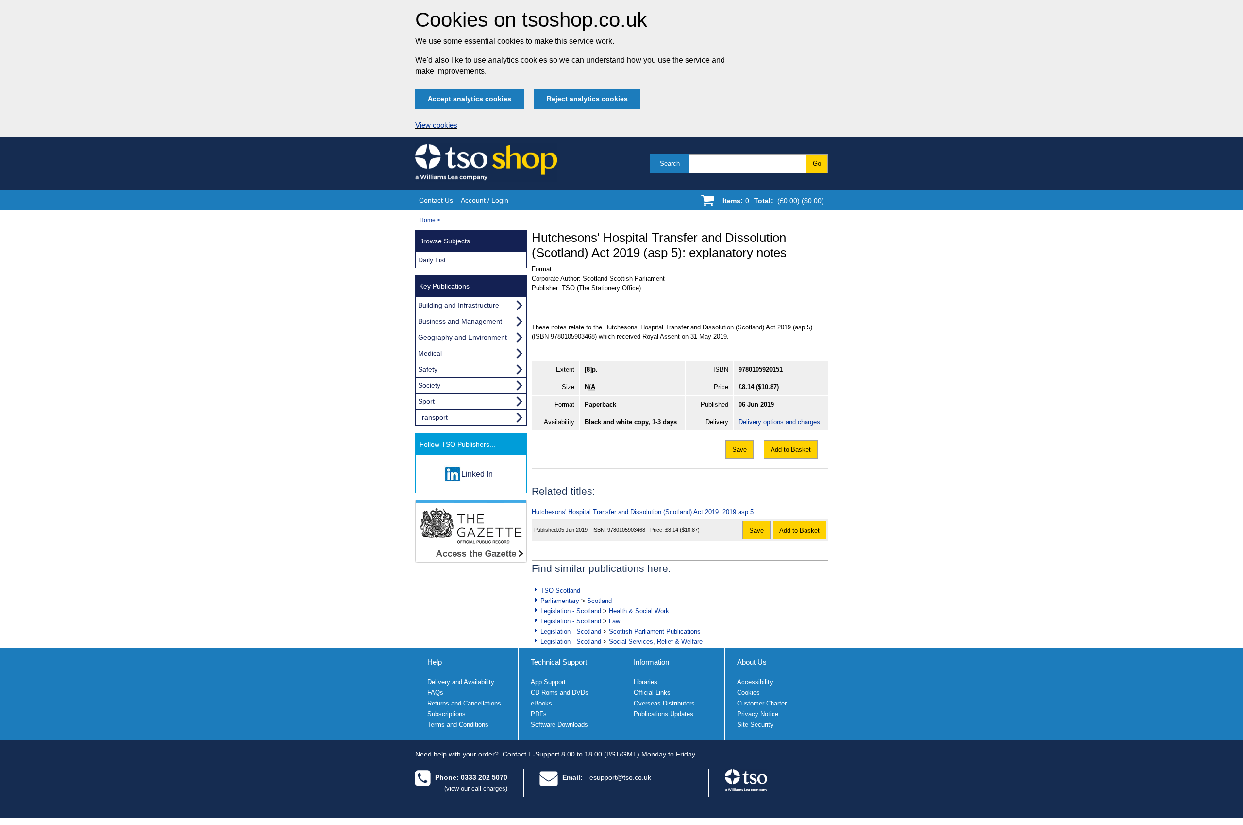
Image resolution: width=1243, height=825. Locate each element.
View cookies (436, 125)
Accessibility (755, 682)
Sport (426, 401)
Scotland (599, 600)
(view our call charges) (475, 788)
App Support (548, 682)
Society (429, 385)
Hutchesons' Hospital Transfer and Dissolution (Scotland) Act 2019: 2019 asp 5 (643, 512)
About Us (752, 662)
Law (614, 621)
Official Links (652, 692)
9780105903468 (626, 530)
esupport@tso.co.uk (620, 777)
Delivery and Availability (460, 682)
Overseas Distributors (664, 703)
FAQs (435, 692)
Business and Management (460, 321)
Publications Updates (663, 714)
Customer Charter (762, 703)
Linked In (477, 474)
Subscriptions (446, 714)
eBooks (541, 703)
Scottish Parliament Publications (655, 631)
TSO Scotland (560, 590)
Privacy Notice (757, 714)
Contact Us (436, 200)
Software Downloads (559, 724)
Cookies (748, 692)
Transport (433, 417)
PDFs (539, 714)
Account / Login (484, 200)
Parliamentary (559, 600)
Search (670, 163)
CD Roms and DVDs (559, 692)
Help (434, 662)
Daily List (432, 260)
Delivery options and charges (779, 422)
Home (428, 220)
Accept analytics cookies (469, 99)
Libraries (645, 682)
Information (651, 662)
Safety (427, 369)
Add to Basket (791, 449)
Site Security (755, 724)
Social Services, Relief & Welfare (656, 641)
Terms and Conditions (457, 724)
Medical (430, 353)
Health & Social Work (639, 611)
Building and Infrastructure (458, 305)
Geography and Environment (462, 337)
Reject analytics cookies (587, 99)
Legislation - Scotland (570, 611)
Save (739, 449)
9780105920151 (761, 369)
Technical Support (559, 662)
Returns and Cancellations (464, 703)
